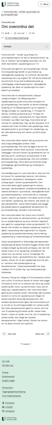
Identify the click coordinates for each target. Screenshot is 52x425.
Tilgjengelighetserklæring (13, 391)
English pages (8, 380)
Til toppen (25, 344)
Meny (45, 4)
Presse (5, 372)
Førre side (12, 334)
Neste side (40, 334)
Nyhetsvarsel (8, 376)
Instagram (10, 411)
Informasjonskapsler (11, 396)
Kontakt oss (7, 365)
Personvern (7, 387)
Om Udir (6, 361)
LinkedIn (9, 407)
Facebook (9, 403)
